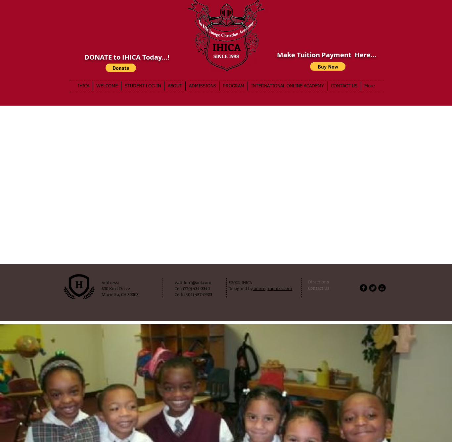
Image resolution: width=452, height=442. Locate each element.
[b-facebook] (363, 288)
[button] (327, 66)
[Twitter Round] (373, 288)
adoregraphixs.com (272, 288)
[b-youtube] (382, 288)
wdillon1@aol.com (193, 282)
